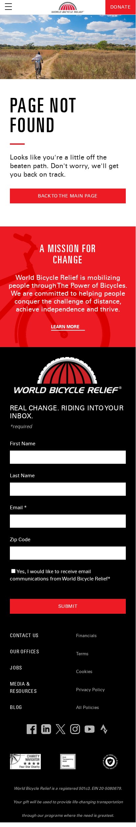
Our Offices (24, 651)
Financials (86, 635)
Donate (120, 7)
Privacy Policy (90, 690)
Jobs (16, 668)
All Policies (87, 707)
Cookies (84, 671)
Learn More (66, 327)
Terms (82, 654)
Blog (16, 707)
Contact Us (24, 635)
